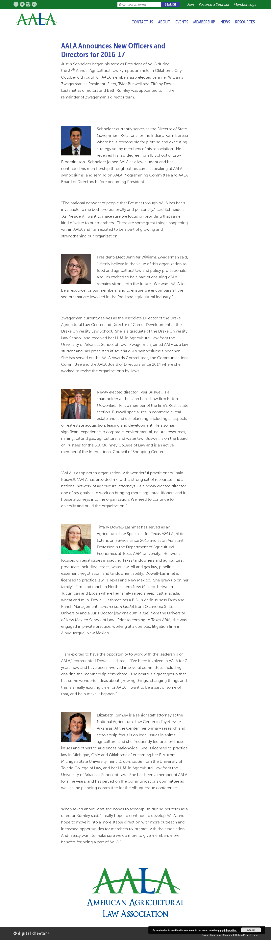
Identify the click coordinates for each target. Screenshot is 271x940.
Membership (204, 21)
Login (255, 935)
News (225, 21)
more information (227, 929)
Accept (251, 930)
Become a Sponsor (214, 4)
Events (181, 21)
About (164, 21)
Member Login (246, 4)
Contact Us (142, 21)
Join (190, 4)
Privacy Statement (211, 935)
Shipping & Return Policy (236, 935)
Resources (245, 21)
